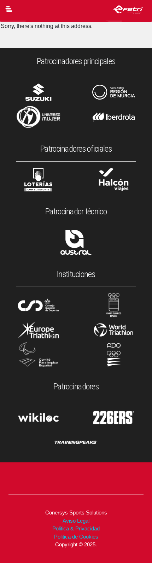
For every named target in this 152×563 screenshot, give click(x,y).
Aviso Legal (76, 521)
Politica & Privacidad (76, 528)
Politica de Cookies (76, 537)
